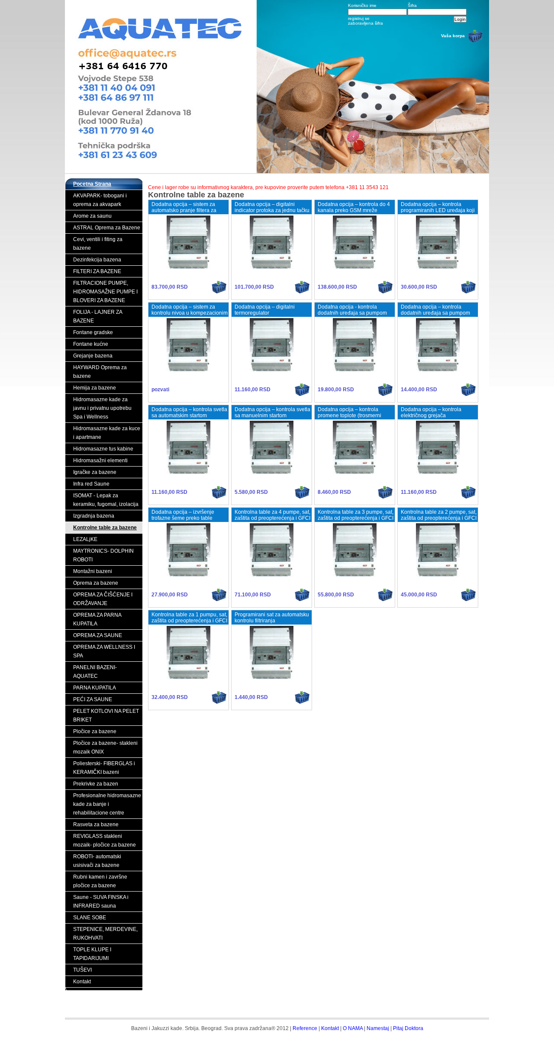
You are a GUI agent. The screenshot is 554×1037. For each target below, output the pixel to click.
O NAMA (353, 1028)
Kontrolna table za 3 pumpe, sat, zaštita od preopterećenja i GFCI (355, 515)
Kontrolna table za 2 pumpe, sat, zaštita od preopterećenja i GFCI (439, 515)
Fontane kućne (90, 344)
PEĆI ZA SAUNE (92, 699)
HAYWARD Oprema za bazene (100, 371)
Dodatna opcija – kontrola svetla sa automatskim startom (189, 412)
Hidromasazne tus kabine (103, 449)
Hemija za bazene (94, 388)
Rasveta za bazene (96, 824)
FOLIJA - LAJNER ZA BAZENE (97, 316)
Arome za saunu (92, 216)
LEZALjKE (85, 539)
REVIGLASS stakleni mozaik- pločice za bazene (104, 840)
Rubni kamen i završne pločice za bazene (100, 881)
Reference (305, 1028)
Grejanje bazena (93, 356)
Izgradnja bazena (93, 516)
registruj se (359, 18)
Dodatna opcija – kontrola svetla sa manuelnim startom (272, 412)
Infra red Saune (91, 484)
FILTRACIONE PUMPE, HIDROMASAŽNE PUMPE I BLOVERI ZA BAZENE (105, 291)
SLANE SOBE (89, 918)
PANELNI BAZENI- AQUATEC (95, 671)
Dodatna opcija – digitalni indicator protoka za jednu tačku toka (272, 210)
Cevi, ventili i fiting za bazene (97, 243)
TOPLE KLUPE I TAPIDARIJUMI (92, 954)
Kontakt (82, 982)
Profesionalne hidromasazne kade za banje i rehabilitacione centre (107, 804)
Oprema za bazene (95, 583)
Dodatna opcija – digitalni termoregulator (265, 310)
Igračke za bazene (94, 472)
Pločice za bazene (94, 731)
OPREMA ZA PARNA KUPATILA (97, 619)
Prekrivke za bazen (95, 784)
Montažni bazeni (92, 571)
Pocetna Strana (92, 184)
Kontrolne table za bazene (105, 528)
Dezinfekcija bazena (97, 260)
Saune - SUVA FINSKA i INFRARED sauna (101, 901)
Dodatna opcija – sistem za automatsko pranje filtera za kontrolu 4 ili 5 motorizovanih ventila (185, 213)
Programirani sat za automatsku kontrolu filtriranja (272, 618)
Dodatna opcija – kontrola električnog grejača (431, 412)
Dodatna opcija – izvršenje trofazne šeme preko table (182, 515)
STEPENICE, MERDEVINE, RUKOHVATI (105, 933)
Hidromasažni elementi (100, 460)
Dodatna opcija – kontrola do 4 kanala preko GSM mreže (354, 207)
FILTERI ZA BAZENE (97, 271)
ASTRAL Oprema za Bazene (106, 228)
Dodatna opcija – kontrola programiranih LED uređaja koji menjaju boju (438, 210)
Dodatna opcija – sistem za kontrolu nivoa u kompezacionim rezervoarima (189, 313)
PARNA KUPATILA (94, 688)
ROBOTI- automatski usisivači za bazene (97, 860)
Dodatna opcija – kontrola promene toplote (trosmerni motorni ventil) (349, 415)
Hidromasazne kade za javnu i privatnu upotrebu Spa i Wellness (102, 408)
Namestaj (378, 1028)
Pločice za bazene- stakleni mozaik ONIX (105, 747)
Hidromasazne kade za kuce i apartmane (106, 432)
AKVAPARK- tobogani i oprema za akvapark (100, 200)
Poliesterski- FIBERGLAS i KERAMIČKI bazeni (104, 767)
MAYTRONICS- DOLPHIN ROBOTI (103, 555)
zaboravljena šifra (365, 23)
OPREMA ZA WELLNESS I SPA (104, 651)
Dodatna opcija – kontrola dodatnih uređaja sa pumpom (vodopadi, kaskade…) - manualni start (435, 316)
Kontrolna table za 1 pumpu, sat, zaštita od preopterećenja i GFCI (189, 618)
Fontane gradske (93, 332)
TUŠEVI (82, 970)
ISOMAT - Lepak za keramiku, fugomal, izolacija (105, 500)
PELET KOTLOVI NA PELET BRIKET (106, 715)
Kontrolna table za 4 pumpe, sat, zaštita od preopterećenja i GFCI (272, 515)
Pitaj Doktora (408, 1028)
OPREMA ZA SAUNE (97, 635)
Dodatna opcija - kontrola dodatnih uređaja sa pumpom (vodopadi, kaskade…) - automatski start (352, 316)
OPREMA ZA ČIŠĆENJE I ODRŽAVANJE (102, 599)
